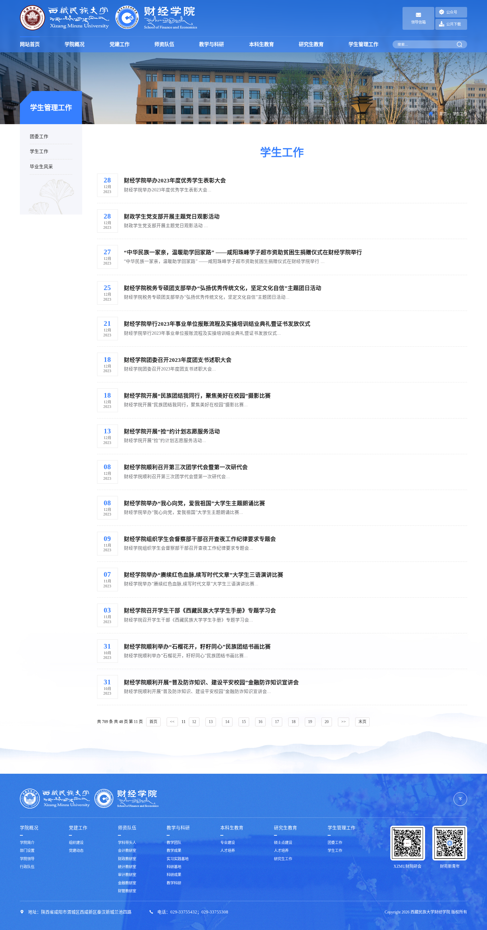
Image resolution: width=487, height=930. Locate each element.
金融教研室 (127, 883)
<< (172, 721)
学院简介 (27, 843)
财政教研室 (127, 859)
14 (227, 721)
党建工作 (120, 44)
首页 (153, 721)
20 (327, 721)
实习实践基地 (178, 859)
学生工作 (39, 151)
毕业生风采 (41, 166)
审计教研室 (127, 875)
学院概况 (74, 44)
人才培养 (227, 851)
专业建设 (227, 843)
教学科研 (174, 883)
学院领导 (27, 859)
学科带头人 (127, 843)
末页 (362, 721)
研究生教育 (311, 44)
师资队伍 (164, 44)
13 (211, 721)
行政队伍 (27, 867)
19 (310, 721)
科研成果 (174, 875)
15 (244, 721)
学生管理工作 (363, 44)
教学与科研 (211, 44)
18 (294, 721)
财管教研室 (127, 891)
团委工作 (39, 136)
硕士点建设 (283, 843)
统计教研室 (127, 867)
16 (260, 721)
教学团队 (174, 843)
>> (343, 721)
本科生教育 (261, 44)
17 (277, 721)
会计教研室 (127, 851)
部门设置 (27, 851)
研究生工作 (283, 859)
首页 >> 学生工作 (453, 114)
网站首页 (30, 44)
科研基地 (174, 867)
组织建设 (76, 843)
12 (194, 721)
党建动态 (76, 851)
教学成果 (174, 851)
